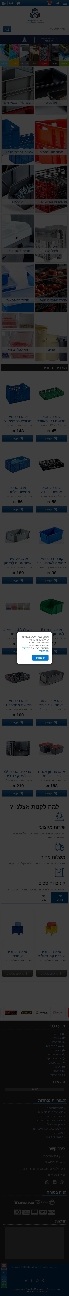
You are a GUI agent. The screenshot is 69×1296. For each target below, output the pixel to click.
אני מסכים (40, 657)
